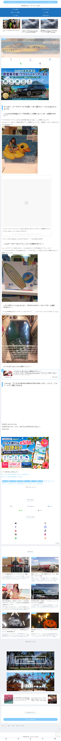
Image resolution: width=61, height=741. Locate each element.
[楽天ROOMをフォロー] (45, 534)
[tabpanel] (12, 26)
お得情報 (41, 481)
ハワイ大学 (27, 483)
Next (60, 26)
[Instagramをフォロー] (45, 526)
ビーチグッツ (34, 483)
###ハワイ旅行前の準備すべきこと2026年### (15, 474)
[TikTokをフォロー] (45, 530)
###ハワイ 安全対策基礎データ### (11, 476)
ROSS (21, 483)
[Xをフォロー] (45, 523)
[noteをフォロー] (15, 534)
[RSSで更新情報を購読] (45, 538)
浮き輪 (40, 483)
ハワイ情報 (34, 481)
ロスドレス (51, 481)
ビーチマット (6, 483)
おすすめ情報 (13, 481)
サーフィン (27, 481)
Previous (1, 26)
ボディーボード (14, 483)
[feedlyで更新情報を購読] (15, 538)
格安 (46, 481)
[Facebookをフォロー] (15, 526)
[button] (40, 64)
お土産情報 (20, 481)
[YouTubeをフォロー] (15, 530)
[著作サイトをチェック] (15, 523)
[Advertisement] (30, 491)
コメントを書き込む (31, 719)
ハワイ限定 (6, 481)
